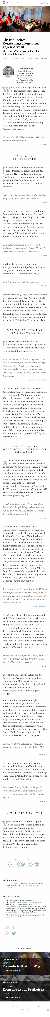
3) (37, 309)
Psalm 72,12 (43, 754)
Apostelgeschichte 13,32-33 (37, 380)
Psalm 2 (11, 168)
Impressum (25, 1009)
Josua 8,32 (37, 625)
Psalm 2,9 (44, 255)
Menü (46, 3)
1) (15, 92)
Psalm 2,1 (44, 144)
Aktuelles (7, 37)
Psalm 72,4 (43, 666)
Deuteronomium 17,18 (19, 625)
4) (41, 465)
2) (45, 108)
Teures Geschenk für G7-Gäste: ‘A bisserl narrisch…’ (26, 914)
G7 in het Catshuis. (13, 883)
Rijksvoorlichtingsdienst (30, 883)
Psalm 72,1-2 (42, 518)
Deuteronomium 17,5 (40, 606)
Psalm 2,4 (44, 202)
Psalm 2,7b (43, 286)
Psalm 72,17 (43, 801)
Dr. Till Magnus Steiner (15, 59)
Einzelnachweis (11, 896)
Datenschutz (25, 1012)
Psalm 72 (22, 473)
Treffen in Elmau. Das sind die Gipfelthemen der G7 (25, 903)
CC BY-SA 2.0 (25, 885)
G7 (34, 901)
